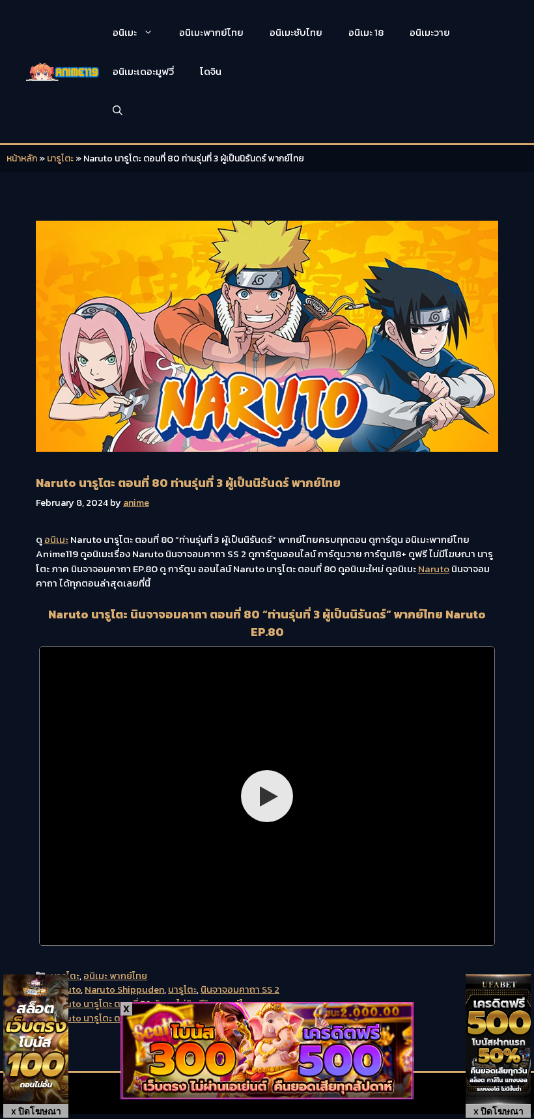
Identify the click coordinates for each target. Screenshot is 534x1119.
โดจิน (210, 71)
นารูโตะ (60, 158)
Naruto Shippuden (124, 989)
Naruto (433, 568)
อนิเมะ (125, 32)
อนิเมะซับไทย (296, 32)
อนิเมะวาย (430, 32)
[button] (117, 110)
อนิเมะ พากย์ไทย (115, 976)
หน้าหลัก (22, 158)
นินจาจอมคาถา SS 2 (240, 989)
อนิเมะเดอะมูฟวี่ (143, 71)
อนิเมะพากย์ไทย (211, 32)
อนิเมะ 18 (366, 32)
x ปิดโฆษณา (36, 1110)
